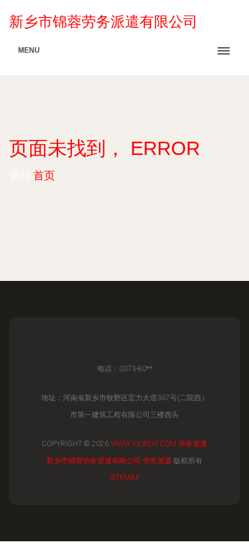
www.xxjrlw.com (143, 444)
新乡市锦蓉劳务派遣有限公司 (94, 461)
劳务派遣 (192, 444)
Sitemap (125, 477)
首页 (44, 175)
